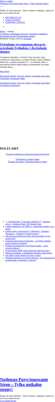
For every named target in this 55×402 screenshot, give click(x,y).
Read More (4, 71)
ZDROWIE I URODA (15, 22)
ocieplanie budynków (41, 76)
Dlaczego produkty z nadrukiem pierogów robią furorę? (28, 253)
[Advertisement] (27, 116)
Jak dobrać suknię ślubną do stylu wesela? (23, 255)
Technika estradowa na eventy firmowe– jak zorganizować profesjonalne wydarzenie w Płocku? (30, 259)
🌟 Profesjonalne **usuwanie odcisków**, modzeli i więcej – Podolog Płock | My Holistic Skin (27, 223)
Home (2, 31)
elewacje (20, 76)
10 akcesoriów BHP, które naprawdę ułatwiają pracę (27, 250)
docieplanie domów (8, 76)
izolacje (28, 83)
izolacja (28, 76)
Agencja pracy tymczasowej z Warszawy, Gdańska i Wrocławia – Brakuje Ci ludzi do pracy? (27, 232)
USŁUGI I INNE (12, 20)
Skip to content (6, 1)
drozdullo (27, 39)
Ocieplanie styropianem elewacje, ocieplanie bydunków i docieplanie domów (24, 35)
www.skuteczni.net (8, 401)
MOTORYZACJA (13, 17)
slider (22, 78)
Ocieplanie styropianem (10, 78)
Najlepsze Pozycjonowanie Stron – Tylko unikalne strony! (24, 384)
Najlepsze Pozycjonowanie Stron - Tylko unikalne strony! (24, 3)
